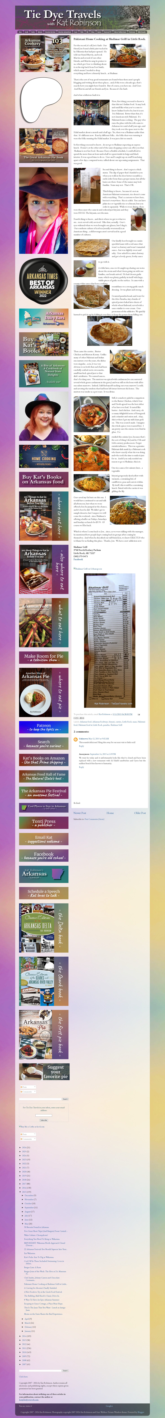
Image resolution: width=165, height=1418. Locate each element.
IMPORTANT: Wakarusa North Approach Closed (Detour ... (44, 1244)
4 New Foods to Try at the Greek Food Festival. (43, 1292)
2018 (24, 1179)
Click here (23, 1376)
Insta (99, 32)
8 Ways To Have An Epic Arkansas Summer (41, 1299)
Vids (81, 32)
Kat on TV (107, 32)
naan (135, 721)
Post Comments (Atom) (94, 819)
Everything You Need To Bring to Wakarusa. (42, 1239)
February (28, 1327)
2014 (24, 1336)
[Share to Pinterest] (83, 718)
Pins (92, 32)
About (40, 32)
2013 (24, 1340)
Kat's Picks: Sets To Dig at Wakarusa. (39, 1257)
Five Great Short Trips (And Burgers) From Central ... (45, 1231)
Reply (81, 746)
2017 (24, 1183)
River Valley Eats (120, 32)
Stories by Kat (50, 32)
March (28, 1323)
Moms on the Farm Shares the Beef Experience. (43, 1314)
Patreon (132, 32)
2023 (24, 1159)
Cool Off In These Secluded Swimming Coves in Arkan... (44, 1262)
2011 (24, 1348)
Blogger (141, 1412)
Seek (26, 32)
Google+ (109, 1406)
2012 (24, 1344)
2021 (24, 1167)
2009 (24, 1356)
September (29, 1207)
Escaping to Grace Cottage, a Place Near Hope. (43, 1303)
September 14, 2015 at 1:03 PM (103, 754)
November (29, 1199)
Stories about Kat (64, 32)
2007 (24, 1364)
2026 (24, 1147)
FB (87, 32)
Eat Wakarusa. (29, 1253)
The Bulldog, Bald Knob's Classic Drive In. (41, 1296)
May (27, 1223)
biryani (112, 721)
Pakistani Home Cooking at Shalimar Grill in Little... (45, 1284)
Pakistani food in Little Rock (90, 725)
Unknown (83, 738)
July (26, 1215)
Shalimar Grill (116, 725)
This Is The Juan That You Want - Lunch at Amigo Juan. (44, 1308)
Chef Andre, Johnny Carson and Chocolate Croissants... (42, 1278)
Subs (33, 32)
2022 (24, 1163)
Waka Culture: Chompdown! (36, 1235)
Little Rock (127, 721)
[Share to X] (79, 718)
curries (118, 721)
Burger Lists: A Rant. (32, 1267)
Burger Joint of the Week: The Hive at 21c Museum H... (45, 1272)
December (29, 1195)
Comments (27, 1091)
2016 (24, 1187)
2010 (24, 1352)
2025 (24, 1151)
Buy (20, 32)
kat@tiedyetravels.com (28, 1400)
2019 (24, 1175)
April (27, 1319)
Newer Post (80, 813)
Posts (24, 1087)
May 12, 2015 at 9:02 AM (98, 738)
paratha (106, 725)
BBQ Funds (142, 32)
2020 (24, 1171)
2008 (24, 1360)
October (28, 1203)
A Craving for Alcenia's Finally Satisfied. (40, 1288)
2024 (24, 1155)
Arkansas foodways (100, 721)
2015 (24, 1192)
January (28, 1331)
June (27, 1219)
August (28, 1211)
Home (110, 813)
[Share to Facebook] (81, 718)
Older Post (140, 813)
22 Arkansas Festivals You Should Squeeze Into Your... (45, 1249)
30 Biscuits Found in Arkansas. (36, 1227)
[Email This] (75, 718)
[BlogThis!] (77, 718)
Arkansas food (85, 721)
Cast (75, 32)
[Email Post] (138, 714)
